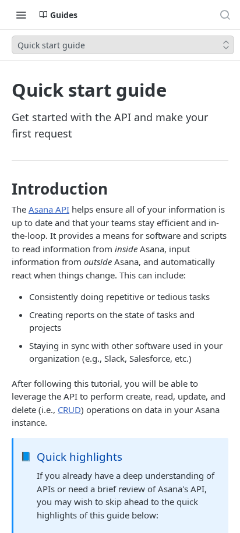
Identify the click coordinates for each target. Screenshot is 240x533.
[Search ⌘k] (225, 14)
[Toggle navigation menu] (21, 14)
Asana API (49, 209)
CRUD (69, 409)
